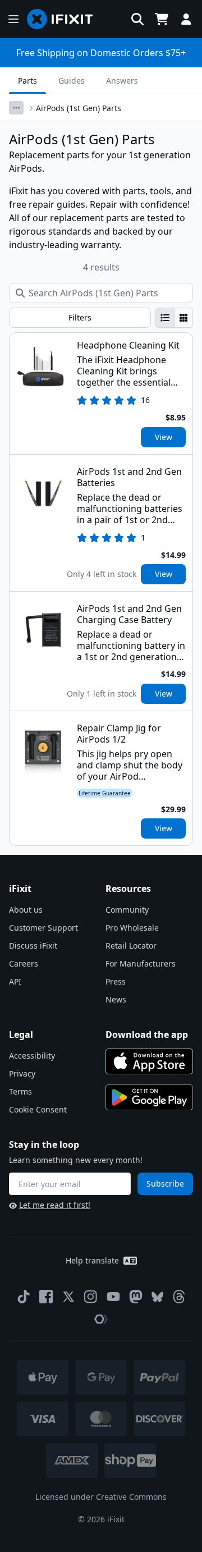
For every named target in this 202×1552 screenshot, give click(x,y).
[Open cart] (161, 19)
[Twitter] (68, 1296)
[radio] (165, 318)
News (115, 999)
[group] (174, 318)
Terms (20, 1091)
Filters (79, 317)
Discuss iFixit (33, 945)
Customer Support (43, 927)
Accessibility (32, 1055)
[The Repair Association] (101, 1319)
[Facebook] (46, 1296)
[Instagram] (91, 1296)
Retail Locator (131, 945)
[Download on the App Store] (149, 1061)
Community (127, 909)
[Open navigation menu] (13, 19)
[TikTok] (23, 1296)
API (15, 981)
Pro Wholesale (132, 927)
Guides (71, 80)
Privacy (22, 1073)
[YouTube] (113, 1296)
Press (115, 981)
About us (26, 909)
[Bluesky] (157, 1297)
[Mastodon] (136, 1296)
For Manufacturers (140, 963)
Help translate (92, 1260)
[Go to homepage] (64, 19)
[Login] (186, 19)
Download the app (146, 1034)
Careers (23, 963)
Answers (122, 80)
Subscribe (165, 1183)
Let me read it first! (54, 1205)
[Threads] (179, 1296)
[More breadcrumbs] (16, 108)
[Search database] (137, 19)
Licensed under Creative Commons (101, 1496)
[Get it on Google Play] (149, 1097)
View (163, 437)
